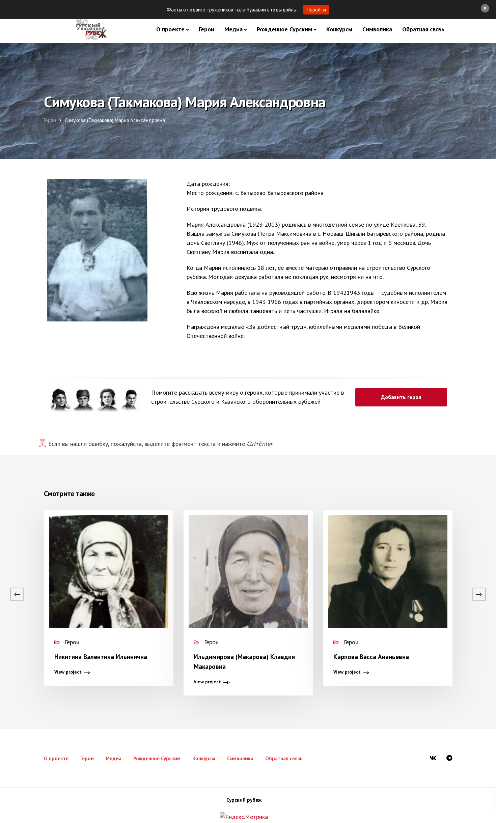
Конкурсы (339, 29)
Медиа (233, 29)
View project (68, 672)
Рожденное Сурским (284, 29)
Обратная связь (423, 29)
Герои (206, 29)
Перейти (316, 9)
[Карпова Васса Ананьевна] (387, 594)
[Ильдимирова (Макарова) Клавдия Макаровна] (248, 594)
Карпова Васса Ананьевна (371, 657)
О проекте (170, 29)
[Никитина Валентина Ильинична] (108, 595)
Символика (377, 29)
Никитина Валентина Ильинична (100, 657)
